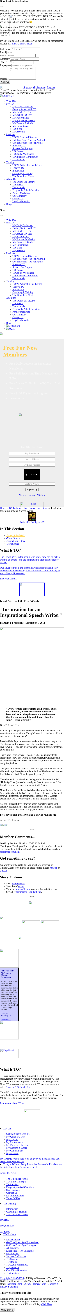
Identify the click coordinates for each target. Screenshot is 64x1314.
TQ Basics (17, 184)
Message (4, 78)
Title (2, 62)
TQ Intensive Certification (25, 156)
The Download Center (23, 176)
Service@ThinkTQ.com (19, 1284)
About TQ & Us (8, 1173)
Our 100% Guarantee (16, 1270)
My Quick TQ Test (21, 112)
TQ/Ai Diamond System (24, 137)
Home (3, 508)
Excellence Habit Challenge (20, 1250)
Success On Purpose (22, 148)
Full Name (5, 49)
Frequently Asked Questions (26, 190)
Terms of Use (39, 1284)
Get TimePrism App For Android (28, 140)
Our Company (19, 195)
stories (21, 886)
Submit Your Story (15, 541)
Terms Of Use (13, 1198)
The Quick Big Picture (23, 181)
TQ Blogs (5, 1231)
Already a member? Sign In (32, 495)
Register (51, 87)
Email (3, 52)
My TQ (7, 1128)
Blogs (9, 204)
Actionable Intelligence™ (32, 522)
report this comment (9, 851)
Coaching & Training (22, 173)
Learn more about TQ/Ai (12, 1103)
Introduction (18, 170)
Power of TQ (18, 145)
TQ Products (9, 1234)
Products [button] (10, 134)
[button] (10, 103)
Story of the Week (15, 535)
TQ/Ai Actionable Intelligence (27, 165)
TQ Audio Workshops (23, 154)
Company (5, 58)
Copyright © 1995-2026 (12, 1278)
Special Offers (13, 1239)
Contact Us (17, 198)
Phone (3, 55)
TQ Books (17, 151)
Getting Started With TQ (24, 109)
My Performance (20, 117)
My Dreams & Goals (22, 123)
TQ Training (15, 508)
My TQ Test (12, 1139)
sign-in (3, 870)
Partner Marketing (21, 193)
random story (18, 883)
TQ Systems (12, 1259)
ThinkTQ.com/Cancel (21, 43)
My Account (39, 87)
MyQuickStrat (7, 1225)
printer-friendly (23, 889)
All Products (12, 1248)
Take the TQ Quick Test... (19, 1087)
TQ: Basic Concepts (16, 1181)
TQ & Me (17, 129)
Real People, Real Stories (36, 508)
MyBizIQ (4, 1219)
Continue (5, 82)
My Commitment (20, 126)
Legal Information (21, 201)
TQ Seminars (12, 1267)
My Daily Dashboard (22, 106)
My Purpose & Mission (23, 120)
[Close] (1, 6)
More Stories (13, 538)
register (53, 867)
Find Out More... (8, 578)
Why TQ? (11, 101)
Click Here (46, 1304)
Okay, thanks (7, 1310)
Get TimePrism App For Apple (27, 142)
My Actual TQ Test (22, 115)
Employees (5, 65)
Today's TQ (18, 168)
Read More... (6, 1020)
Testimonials (18, 159)
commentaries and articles (28, 892)
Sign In (27, 87)
